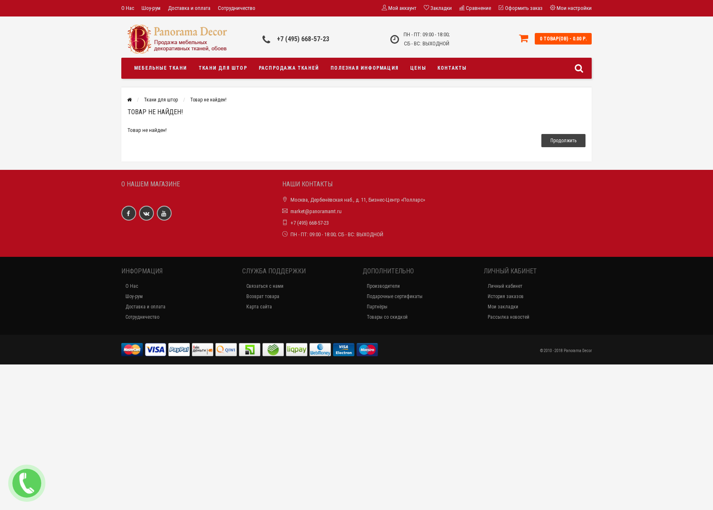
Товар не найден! (208, 100)
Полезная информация (365, 68)
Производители (383, 286)
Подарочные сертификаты (395, 296)
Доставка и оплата (189, 8)
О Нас (127, 8)
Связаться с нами (264, 286)
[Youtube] (164, 213)
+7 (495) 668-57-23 (303, 39)
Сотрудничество (236, 8)
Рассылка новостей (508, 317)
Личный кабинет (505, 286)
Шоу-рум (151, 8)
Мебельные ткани (160, 68)
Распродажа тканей (289, 68)
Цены (418, 68)
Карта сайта (259, 307)
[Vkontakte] (146, 213)
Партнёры (377, 307)
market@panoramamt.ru (316, 211)
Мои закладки (503, 307)
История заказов (506, 296)
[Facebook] (128, 213)
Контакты (452, 68)
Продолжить (563, 140)
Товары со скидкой (387, 317)
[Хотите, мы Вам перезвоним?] (26, 483)
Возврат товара (262, 296)
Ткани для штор (222, 68)
